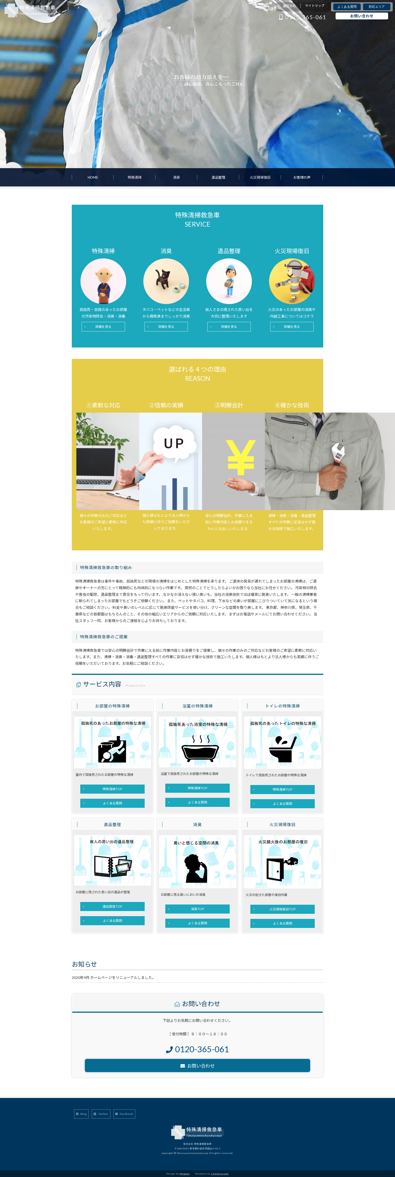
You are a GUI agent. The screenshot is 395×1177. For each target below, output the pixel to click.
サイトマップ (314, 6)
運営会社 (289, 6)
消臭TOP (197, 909)
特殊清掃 (134, 177)
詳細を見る (103, 327)
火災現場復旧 (260, 177)
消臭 (176, 177)
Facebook (126, 1113)
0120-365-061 (305, 17)
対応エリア (377, 6)
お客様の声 (301, 177)
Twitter (102, 1113)
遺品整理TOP (112, 906)
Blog (83, 1113)
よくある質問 (347, 6)
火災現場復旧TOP (283, 909)
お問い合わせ (362, 16)
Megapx (185, 1173)
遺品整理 (218, 177)
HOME (93, 177)
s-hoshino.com (220, 1173)
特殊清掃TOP (112, 789)
